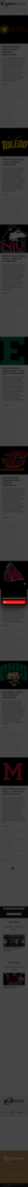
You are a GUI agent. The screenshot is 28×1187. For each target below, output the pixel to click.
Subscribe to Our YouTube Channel (15, 602)
